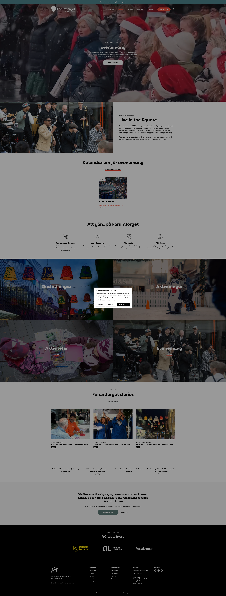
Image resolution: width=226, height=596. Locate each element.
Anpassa (100, 304)
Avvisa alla (111, 304)
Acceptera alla (123, 304)
